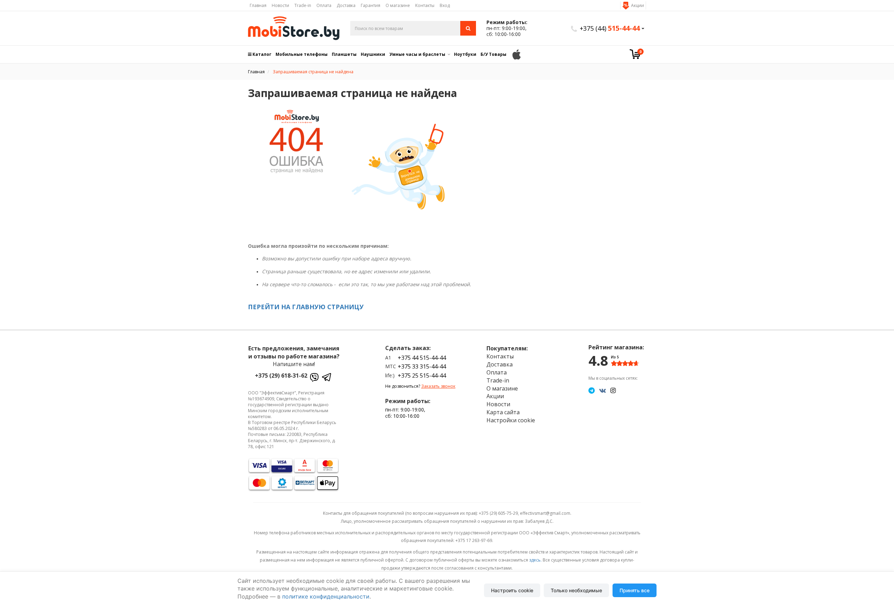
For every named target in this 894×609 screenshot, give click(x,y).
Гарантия (370, 5)
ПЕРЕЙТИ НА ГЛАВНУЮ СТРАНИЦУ (306, 307)
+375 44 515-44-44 (422, 358)
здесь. (535, 560)
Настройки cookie (510, 420)
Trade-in (302, 5)
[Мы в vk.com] (602, 390)
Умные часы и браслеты (417, 54)
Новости (280, 5)
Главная (258, 5)
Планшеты (344, 54)
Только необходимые (576, 590)
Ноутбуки (465, 54)
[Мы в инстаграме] (613, 390)
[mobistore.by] (294, 28)
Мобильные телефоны (302, 54)
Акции (637, 5)
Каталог (261, 54)
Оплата (323, 5)
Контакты (424, 5)
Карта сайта (503, 412)
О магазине (398, 5)
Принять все (635, 590)
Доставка (346, 5)
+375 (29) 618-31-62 (281, 375)
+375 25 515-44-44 (422, 375)
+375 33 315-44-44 (422, 366)
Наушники (373, 54)
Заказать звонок (438, 386)
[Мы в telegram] (591, 390)
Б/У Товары (493, 54)
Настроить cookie (512, 590)
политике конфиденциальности (325, 596)
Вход (445, 5)
